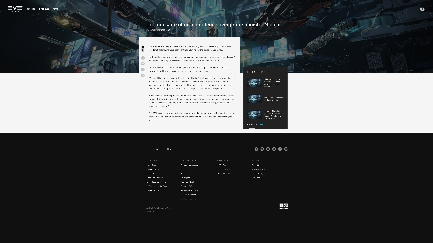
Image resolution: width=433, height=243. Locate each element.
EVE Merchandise (223, 169)
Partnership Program (189, 190)
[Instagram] (280, 149)
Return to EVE (186, 186)
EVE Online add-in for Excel (156, 186)
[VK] (286, 149)
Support (184, 169)
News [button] (55, 9)
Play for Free (150, 165)
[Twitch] (274, 149)
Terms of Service (258, 169)
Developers (185, 178)
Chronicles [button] (44, 9)
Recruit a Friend (187, 182)
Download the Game (153, 169)
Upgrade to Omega (152, 173)
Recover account (152, 190)
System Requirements (154, 178)
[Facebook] (256, 149)
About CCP (256, 165)
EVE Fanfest (221, 165)
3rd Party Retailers (188, 199)
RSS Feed (256, 178)
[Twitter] (262, 149)
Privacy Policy (257, 173)
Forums (184, 173)
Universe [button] (31, 9)
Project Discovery (223, 173)
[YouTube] (268, 149)
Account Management (189, 165)
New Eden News (152, 30)
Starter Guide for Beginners (156, 182)
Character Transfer (188, 195)
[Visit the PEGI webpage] (284, 206)
